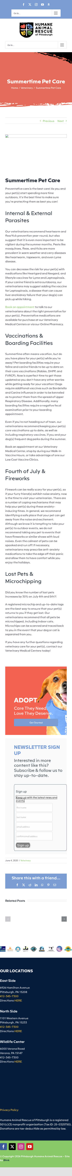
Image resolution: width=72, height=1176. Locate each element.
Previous (48, 120)
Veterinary (25, 860)
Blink (6, 1160)
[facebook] (3, 1146)
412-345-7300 (9, 996)
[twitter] (12, 1146)
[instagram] (20, 1146)
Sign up (21, 791)
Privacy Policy (9, 1109)
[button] (7, 919)
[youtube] (29, 1146)
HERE (18, 1000)
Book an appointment (19, 306)
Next (60, 120)
